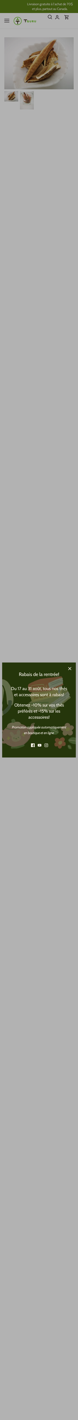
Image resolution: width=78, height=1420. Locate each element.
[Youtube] (39, 745)
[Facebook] (33, 745)
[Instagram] (46, 745)
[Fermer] (70, 668)
